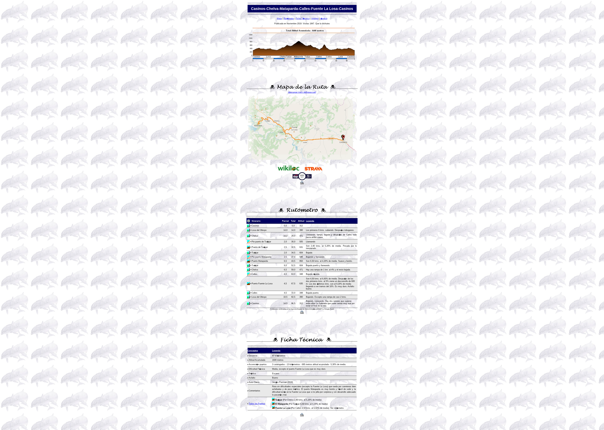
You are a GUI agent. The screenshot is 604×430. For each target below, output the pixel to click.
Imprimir (315, 18)
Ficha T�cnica (303, 18)
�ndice (323, 18)
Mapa (279, 18)
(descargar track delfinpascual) (302, 92)
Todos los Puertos (257, 403)
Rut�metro (289, 18)
